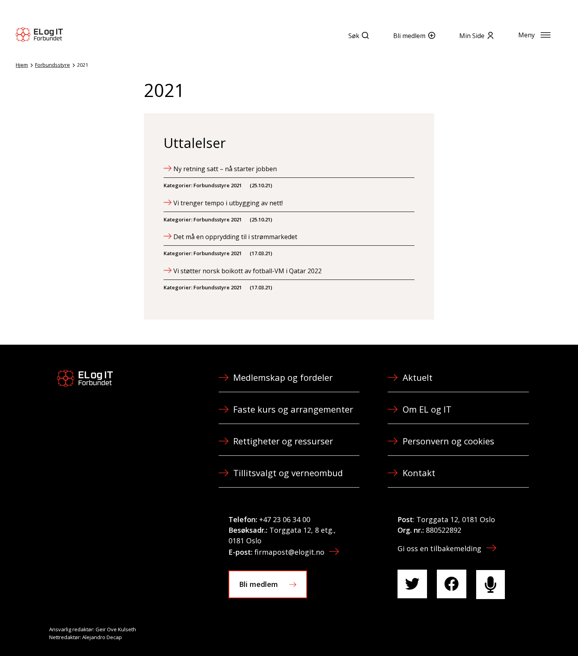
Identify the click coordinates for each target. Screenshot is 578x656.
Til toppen (528, 633)
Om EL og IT (427, 409)
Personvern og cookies (448, 441)
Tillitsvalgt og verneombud (288, 473)
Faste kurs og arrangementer (293, 409)
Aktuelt (418, 377)
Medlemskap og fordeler (283, 377)
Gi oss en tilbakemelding (439, 548)
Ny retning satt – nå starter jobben (225, 168)
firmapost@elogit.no (289, 552)
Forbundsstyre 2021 (217, 185)
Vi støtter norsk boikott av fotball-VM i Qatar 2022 (247, 271)
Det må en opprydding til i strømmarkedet (235, 236)
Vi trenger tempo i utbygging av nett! (228, 203)
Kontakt (419, 473)
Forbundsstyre (52, 64)
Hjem (22, 64)
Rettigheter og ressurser (283, 441)
